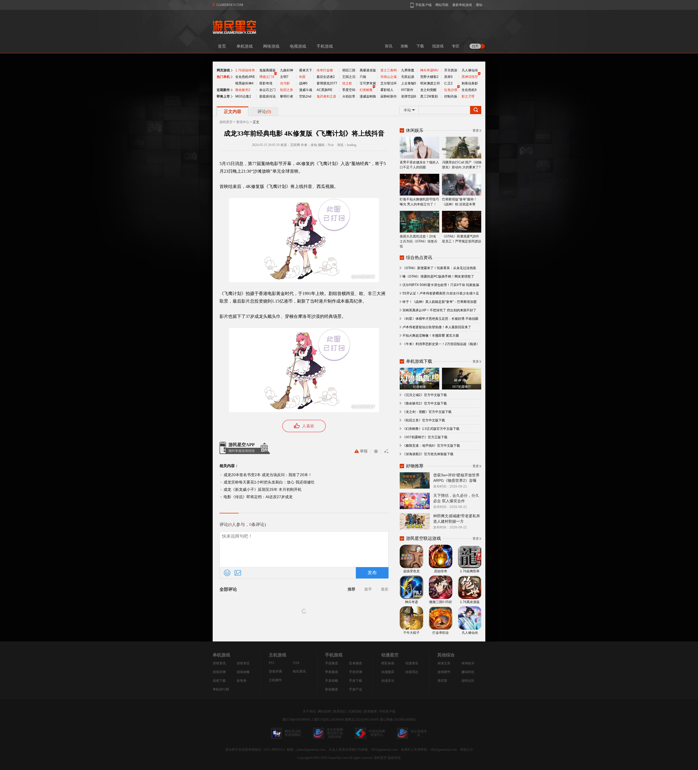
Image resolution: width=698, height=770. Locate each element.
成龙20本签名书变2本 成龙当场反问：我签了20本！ (268, 475)
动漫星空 (390, 655)
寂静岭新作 (388, 96)
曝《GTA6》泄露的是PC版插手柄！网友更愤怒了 (438, 276)
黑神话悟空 (470, 77)
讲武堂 (442, 681)
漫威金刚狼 (368, 96)
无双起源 (407, 77)
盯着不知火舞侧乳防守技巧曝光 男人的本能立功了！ (419, 201)
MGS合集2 (243, 96)
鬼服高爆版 (267, 70)
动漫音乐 (387, 681)
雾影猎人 (386, 90)
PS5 (271, 663)
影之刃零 (468, 96)
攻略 (404, 46)
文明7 (284, 77)
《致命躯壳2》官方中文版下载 (424, 403)
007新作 (407, 90)
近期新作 (223, 90)
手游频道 (331, 663)
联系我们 (339, 711)
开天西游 (450, 70)
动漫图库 (387, 672)
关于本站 (309, 711)
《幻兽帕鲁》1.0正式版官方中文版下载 (430, 429)
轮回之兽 (286, 90)
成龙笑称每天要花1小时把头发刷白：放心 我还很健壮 (269, 482)
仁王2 (448, 83)
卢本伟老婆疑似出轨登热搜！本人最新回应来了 (436, 327)
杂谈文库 (443, 663)
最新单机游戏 (462, 5)
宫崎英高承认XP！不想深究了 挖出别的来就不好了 (439, 310)
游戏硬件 (443, 672)
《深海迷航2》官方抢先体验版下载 (427, 454)
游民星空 (226, 122)
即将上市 (223, 96)
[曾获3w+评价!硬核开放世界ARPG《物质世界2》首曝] (415, 480)
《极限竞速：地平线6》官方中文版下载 (431, 446)
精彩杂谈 (387, 663)
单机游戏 (244, 46)
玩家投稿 (355, 711)
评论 (264, 111)
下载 (420, 46)
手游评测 (355, 672)
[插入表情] (227, 573)
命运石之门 (267, 90)
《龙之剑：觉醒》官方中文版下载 (427, 412)
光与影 (285, 83)
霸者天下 (305, 70)
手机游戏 (325, 46)
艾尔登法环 (388, 83)
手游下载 (355, 681)
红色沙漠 (450, 90)
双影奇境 (265, 83)
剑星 (302, 77)
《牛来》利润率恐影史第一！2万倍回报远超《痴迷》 (441, 344)
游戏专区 (243, 663)
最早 (368, 589)
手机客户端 (387, 711)
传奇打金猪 (325, 70)
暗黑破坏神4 (244, 83)
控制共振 (450, 96)
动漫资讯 (411, 663)
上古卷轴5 (408, 83)
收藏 (376, 451)
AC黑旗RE (324, 90)
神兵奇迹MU (429, 70)
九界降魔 (407, 70)
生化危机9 (469, 90)
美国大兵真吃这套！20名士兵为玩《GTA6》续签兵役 (418, 241)
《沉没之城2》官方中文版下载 (424, 395)
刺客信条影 (470, 83)
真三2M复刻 (429, 96)
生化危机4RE (245, 77)
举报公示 (466, 749)
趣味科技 (467, 672)
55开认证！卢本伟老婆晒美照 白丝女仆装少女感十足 (440, 293)
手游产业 (355, 689)
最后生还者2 (326, 77)
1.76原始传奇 (245, 70)
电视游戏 (298, 46)
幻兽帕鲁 (366, 90)
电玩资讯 (299, 671)
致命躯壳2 (242, 90)
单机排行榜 (221, 689)
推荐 (351, 589)
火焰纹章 (348, 96)
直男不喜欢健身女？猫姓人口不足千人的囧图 (419, 164)
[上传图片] (237, 573)
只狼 (363, 77)
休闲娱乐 (467, 663)
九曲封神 (286, 70)
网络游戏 (271, 46)
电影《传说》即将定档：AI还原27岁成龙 (258, 497)
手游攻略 (331, 681)
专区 (455, 46)
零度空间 (348, 90)
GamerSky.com (338, 758)
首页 (222, 46)
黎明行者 (286, 96)
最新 (385, 589)
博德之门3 (266, 77)
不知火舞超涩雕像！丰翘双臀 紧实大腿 (430, 335)
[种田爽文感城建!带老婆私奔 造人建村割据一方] (415, 521)
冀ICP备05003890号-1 (297, 720)
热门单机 (223, 77)
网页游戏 (223, 70)
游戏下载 (219, 681)
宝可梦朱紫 (368, 83)
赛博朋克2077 (327, 83)
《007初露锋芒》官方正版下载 (424, 437)
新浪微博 (370, 711)
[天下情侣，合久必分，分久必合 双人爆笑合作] (415, 501)
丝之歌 (347, 83)
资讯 (388, 46)
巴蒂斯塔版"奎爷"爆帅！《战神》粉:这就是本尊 (459, 201)
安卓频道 (355, 663)
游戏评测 (219, 672)
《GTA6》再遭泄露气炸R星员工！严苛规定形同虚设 (461, 239)
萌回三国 (348, 70)
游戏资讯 (219, 663)
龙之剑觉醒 (428, 90)
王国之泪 (348, 77)
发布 (372, 572)
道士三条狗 (388, 70)
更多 (476, 130)
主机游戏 (277, 655)
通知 (479, 5)
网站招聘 (324, 711)
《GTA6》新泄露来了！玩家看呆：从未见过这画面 (439, 268)
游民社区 (467, 681)
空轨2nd (305, 96)
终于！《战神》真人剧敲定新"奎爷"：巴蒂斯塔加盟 (439, 302)
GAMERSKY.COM (229, 5)
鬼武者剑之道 (326, 96)
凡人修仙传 (470, 70)
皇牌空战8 (408, 96)
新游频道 (331, 689)
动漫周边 (411, 672)
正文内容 (232, 111)
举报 (364, 451)
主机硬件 (275, 680)
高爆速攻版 (368, 70)
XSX (296, 663)
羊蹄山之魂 (388, 77)
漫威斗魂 (305, 90)
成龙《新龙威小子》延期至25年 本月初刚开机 (263, 489)
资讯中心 (242, 122)
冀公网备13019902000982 (398, 720)
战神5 (303, 83)
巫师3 (448, 77)
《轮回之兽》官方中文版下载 (423, 420)
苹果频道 (331, 672)
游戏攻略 (243, 672)
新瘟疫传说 (267, 96)
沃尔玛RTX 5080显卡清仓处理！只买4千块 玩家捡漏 (440, 285)
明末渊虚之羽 (430, 83)
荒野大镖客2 (429, 77)
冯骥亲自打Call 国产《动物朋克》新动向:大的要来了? (462, 164)
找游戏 (438, 46)
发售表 (241, 681)
